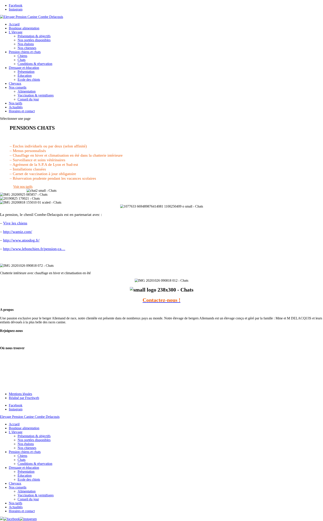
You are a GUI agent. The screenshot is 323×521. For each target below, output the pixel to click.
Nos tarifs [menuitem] (15, 503)
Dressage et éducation (24, 68)
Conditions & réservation (35, 64)
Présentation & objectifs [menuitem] (34, 436)
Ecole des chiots (29, 79)
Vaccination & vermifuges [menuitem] (36, 495)
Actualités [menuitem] (16, 507)
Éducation (25, 75)
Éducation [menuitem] (25, 475)
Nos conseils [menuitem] (17, 487)
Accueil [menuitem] (14, 424)
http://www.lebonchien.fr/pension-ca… (34, 249)
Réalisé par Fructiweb (24, 398)
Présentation (26, 71)
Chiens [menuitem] (22, 456)
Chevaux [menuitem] (15, 483)
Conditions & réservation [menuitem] (35, 463)
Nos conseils (17, 87)
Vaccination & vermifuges (36, 95)
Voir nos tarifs (23, 186)
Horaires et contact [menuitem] (22, 511)
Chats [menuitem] (21, 460)
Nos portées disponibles (34, 40)
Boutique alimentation (24, 28)
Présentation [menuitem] (26, 471)
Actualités (16, 107)
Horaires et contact (22, 111)
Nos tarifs (15, 103)
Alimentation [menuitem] (27, 491)
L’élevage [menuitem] (15, 432)
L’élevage (15, 32)
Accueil (14, 24)
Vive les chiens (15, 223)
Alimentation (27, 91)
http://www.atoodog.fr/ (21, 240)
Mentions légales (20, 394)
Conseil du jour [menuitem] (28, 499)
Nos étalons (26, 44)
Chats (21, 60)
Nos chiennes (27, 48)
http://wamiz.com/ (17, 231)
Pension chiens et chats (25, 52)
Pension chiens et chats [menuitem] (25, 452)
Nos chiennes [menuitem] (27, 448)
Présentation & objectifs (34, 36)
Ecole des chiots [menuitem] (29, 479)
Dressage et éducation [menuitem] (24, 467)
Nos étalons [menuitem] (26, 444)
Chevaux (15, 83)
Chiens (22, 56)
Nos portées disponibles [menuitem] (34, 440)
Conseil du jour (28, 99)
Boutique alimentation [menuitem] (24, 428)
